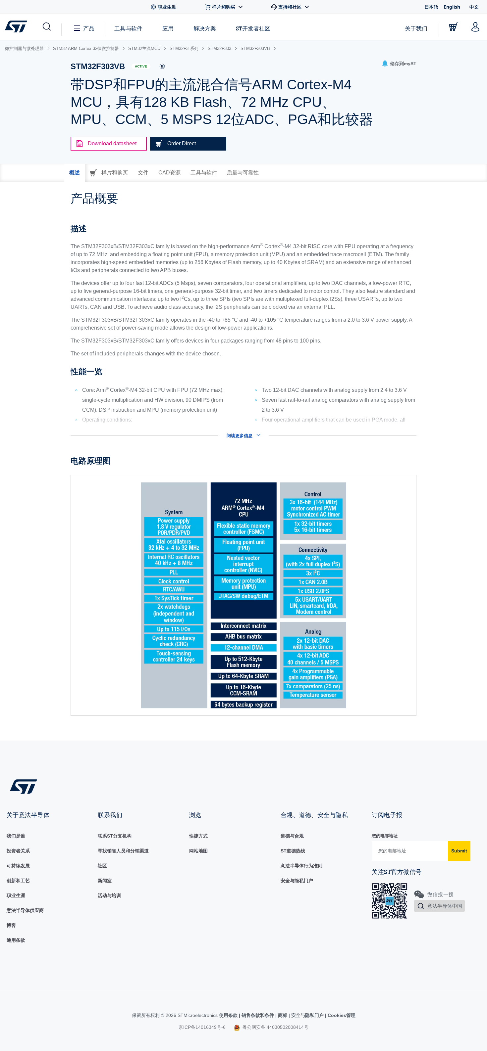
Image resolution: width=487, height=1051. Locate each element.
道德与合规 (292, 836)
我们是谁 (16, 836)
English (452, 7)
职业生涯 (16, 895)
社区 (102, 865)
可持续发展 (18, 865)
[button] (46, 27)
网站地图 (198, 850)
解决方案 (204, 28)
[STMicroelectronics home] (17, 26)
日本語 (431, 7)
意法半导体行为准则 (301, 865)
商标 (283, 1015)
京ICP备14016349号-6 (202, 1027)
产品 (88, 28)
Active (141, 66)
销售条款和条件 (257, 1015)
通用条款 (16, 940)
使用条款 (229, 1015)
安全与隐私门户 (297, 880)
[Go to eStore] (453, 27)
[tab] (74, 173)
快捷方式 (198, 836)
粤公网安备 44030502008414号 (274, 1027)
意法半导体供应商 (25, 910)
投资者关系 (18, 850)
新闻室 (105, 880)
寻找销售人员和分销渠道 (123, 850)
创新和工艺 (18, 880)
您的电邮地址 (385, 835)
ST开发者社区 (253, 28)
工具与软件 (128, 28)
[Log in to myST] (475, 26)
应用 (168, 28)
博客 (11, 925)
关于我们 (416, 28)
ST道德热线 (293, 850)
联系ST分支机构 (115, 836)
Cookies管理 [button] (340, 1015)
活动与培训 (109, 895)
